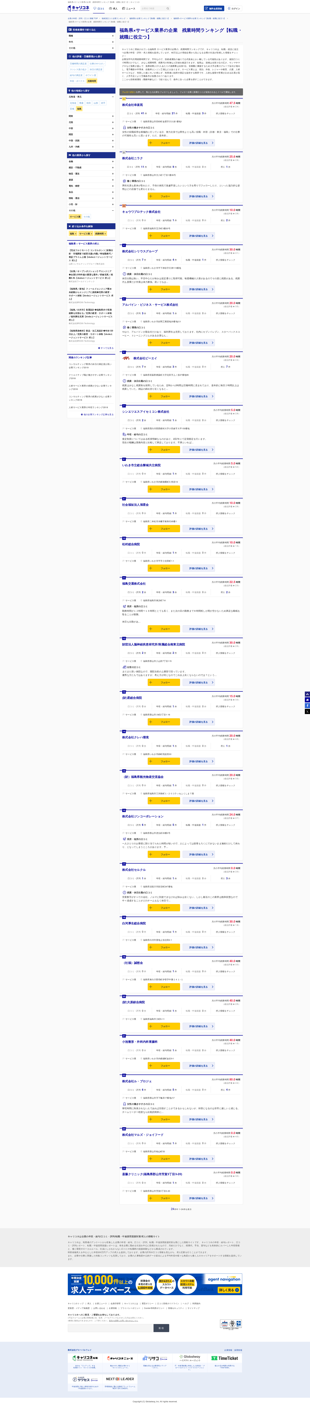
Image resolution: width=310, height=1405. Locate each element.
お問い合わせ (99, 1308)
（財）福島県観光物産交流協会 (143, 777)
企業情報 (113, 1308)
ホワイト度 (91, 75)
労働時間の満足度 (78, 63)
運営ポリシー (148, 1303)
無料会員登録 (215, 8)
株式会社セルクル (134, 870)
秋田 (89, 102)
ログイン (236, 8)
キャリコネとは (131, 1303)
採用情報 (238, 1350)
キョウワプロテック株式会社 (141, 212)
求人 (115, 8)
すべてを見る (107, 347)
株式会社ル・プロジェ (137, 1081)
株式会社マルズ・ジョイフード (143, 1135)
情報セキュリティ (176, 1308)
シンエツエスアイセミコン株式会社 (146, 411)
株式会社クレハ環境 (135, 737)
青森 (81, 102)
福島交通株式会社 (134, 583)
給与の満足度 (76, 75)
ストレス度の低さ (78, 69)
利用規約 (196, 1303)
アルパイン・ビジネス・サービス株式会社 (150, 304)
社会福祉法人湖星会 (135, 504)
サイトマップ (194, 1308)
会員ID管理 (116, 1303)
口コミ (101, 8)
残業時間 (99, 233)
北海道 (73, 102)
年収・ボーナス (77, 80)
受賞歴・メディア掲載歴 (79, 1308)
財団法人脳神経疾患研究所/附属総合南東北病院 (153, 644)
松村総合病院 (131, 544)
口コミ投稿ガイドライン (168, 1303)
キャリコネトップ (76, 1303)
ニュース (130, 8)
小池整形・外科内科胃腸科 (140, 1041)
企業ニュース (101, 1303)
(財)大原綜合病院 (133, 1002)
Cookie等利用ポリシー (154, 1308)
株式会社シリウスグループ (140, 251)
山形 (96, 102)
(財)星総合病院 (132, 698)
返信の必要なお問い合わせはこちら (123, 1320)
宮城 (72, 108)
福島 (72, 233)
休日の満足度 (96, 69)
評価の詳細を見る (198, 142)
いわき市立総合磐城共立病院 (141, 465)
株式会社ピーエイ (145, 358)
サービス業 (84, 233)
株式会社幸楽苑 (132, 105)
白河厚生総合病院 (134, 923)
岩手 (103, 102)
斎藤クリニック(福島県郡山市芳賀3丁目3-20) (152, 1174)
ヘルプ (186, 1303)
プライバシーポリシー (130, 1308)
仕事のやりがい (97, 63)
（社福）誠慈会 (132, 963)
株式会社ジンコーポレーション (143, 816)
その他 (86, 216)
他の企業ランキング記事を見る (99, 414)
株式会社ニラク (132, 158)
